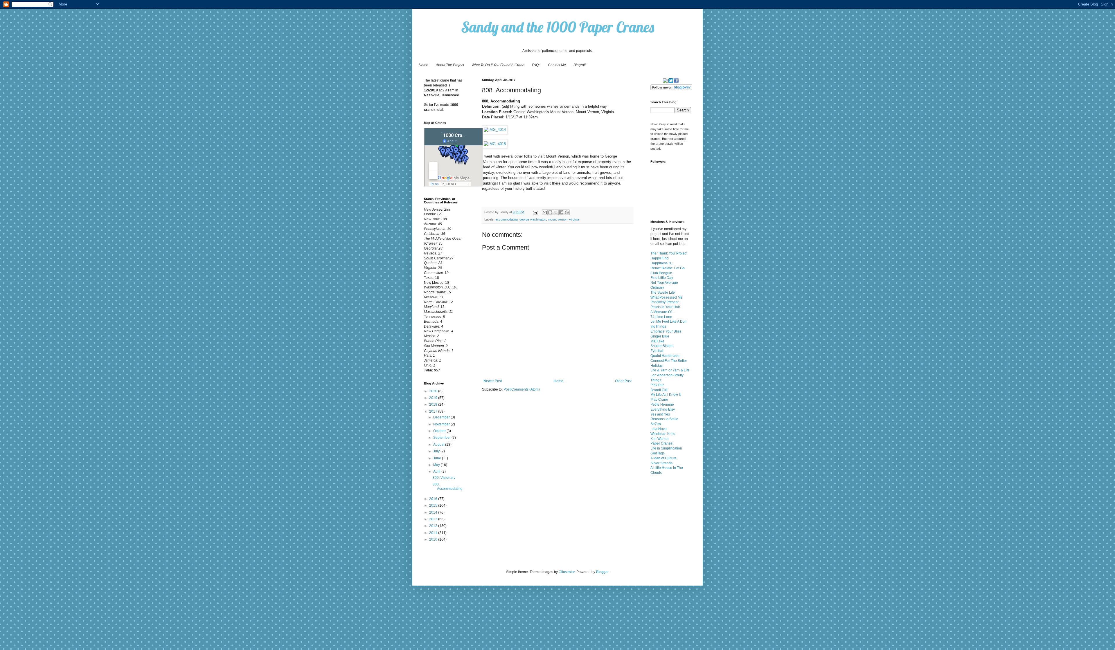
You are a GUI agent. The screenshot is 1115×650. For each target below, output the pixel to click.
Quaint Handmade (664, 356)
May (437, 465)
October (440, 431)
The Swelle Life (662, 292)
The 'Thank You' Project (668, 253)
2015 (433, 505)
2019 (433, 398)
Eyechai (656, 351)
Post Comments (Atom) (521, 389)
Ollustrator (567, 572)
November (442, 424)
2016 (433, 499)
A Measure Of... (662, 312)
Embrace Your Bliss (665, 331)
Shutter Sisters (661, 346)
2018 (433, 404)
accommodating (506, 219)
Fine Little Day (661, 278)
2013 (433, 519)
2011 (433, 533)
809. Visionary (444, 478)
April (437, 472)
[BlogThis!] (550, 212)
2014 (433, 512)
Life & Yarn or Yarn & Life (670, 370)
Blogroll (579, 65)
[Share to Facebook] (561, 212)
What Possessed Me (666, 297)
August (439, 445)
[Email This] (545, 212)
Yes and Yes (660, 414)
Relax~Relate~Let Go (667, 268)
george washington (532, 219)
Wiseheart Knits (662, 434)
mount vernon (557, 219)
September (442, 438)
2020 (433, 391)
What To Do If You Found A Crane (498, 65)
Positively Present (664, 302)
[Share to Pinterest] (567, 212)
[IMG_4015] (495, 144)
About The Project (450, 65)
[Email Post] (535, 212)
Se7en (655, 424)
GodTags (657, 453)
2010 (433, 539)
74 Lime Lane (661, 317)
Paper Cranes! (661, 443)
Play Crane (659, 400)
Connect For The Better (668, 361)
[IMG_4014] (495, 129)
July (436, 451)
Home (423, 65)
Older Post (623, 381)
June (437, 458)
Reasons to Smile (664, 419)
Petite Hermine (662, 404)
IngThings (658, 326)
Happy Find (659, 258)
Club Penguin (661, 273)
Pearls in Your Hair (665, 307)
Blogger (602, 572)
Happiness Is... (662, 263)
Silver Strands (661, 463)
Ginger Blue (659, 336)
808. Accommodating (448, 486)
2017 (433, 411)
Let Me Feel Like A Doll (668, 321)
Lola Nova (658, 429)
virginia (574, 219)
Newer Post (492, 381)
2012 (433, 526)
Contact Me (557, 65)
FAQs (536, 65)
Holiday (656, 366)
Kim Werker (659, 439)
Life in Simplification (666, 448)
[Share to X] (556, 212)
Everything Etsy (662, 409)
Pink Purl (657, 385)
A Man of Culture (663, 458)
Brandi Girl (658, 390)
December (442, 417)
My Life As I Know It (665, 395)
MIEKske (657, 341)
